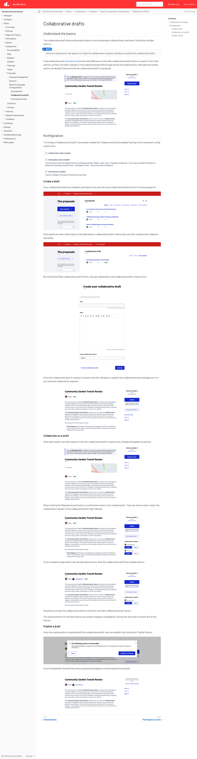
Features (9, 111)
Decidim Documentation (12, 11)
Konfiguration (175, 25)
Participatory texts (19, 99)
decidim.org (173, 4)
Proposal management (18, 77)
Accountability (13, 50)
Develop (7, 127)
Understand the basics (179, 22)
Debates (10, 61)
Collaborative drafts (20, 95)
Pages (10, 69)
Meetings (11, 65)
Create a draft (177, 29)
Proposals (11, 73)
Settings (9, 31)
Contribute (8, 123)
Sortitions (11, 103)
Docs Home (189, 4)
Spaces (8, 42)
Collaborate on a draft (180, 32)
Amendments (16, 91)
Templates (9, 119)
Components (10, 46)
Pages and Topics (13, 35)
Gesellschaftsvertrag (12, 134)
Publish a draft (177, 35)
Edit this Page (190, 11)
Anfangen (8, 15)
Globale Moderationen (14, 115)
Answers (12, 81)
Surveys (10, 107)
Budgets (10, 58)
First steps (10, 27)
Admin (6, 23)
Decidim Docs (19, 4)
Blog (9, 54)
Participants (10, 38)
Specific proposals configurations (114, 11)
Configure (8, 19)
